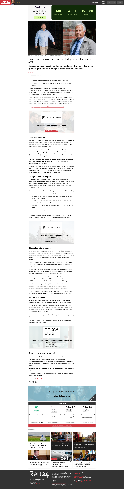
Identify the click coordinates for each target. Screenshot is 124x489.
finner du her (41, 379)
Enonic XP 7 (37, 483)
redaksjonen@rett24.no (79, 476)
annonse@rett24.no (78, 477)
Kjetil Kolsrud (31, 73)
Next (95, 414)
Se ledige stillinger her (62, 426)
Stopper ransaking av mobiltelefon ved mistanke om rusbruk (48, 107)
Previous (29, 414)
